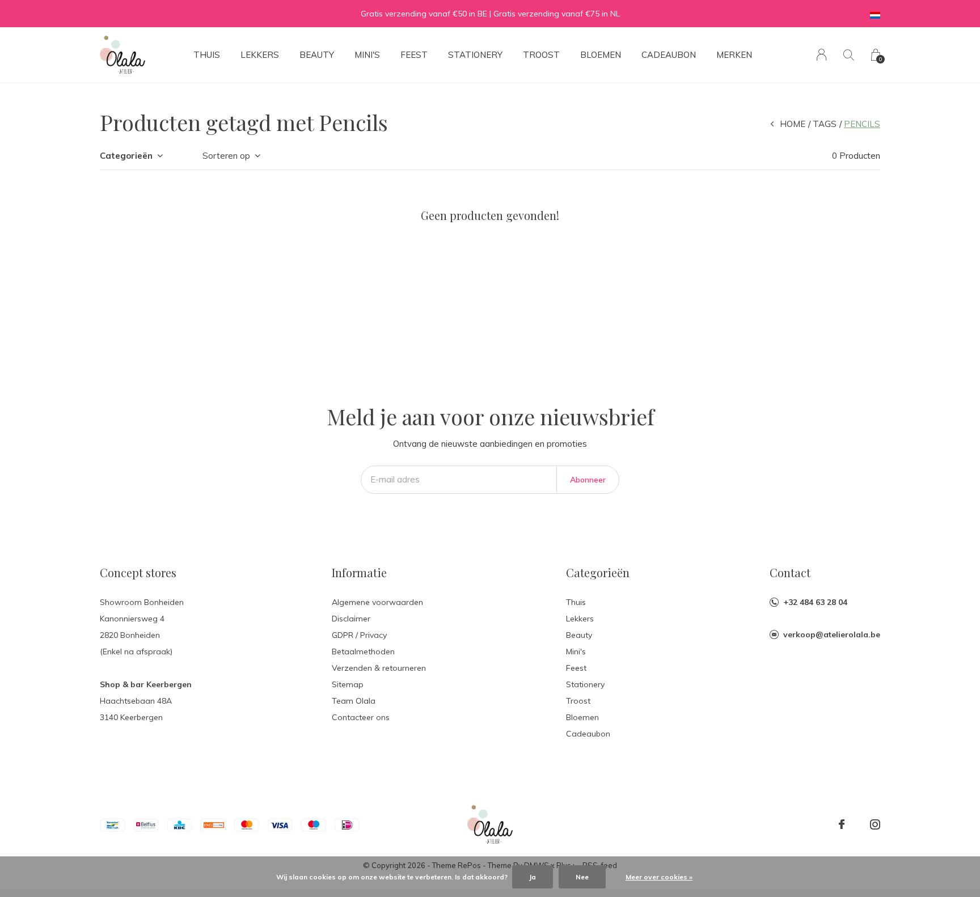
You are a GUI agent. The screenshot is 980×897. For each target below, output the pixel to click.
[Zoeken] (848, 55)
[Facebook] (841, 824)
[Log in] (821, 55)
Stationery (475, 54)
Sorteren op (226, 155)
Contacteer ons (361, 717)
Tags (825, 124)
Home (792, 124)
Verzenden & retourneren (379, 668)
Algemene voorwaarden (377, 602)
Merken (734, 54)
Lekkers (259, 54)
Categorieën (126, 155)
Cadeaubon (668, 54)
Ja (532, 877)
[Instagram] (875, 824)
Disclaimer (351, 618)
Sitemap (348, 684)
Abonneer (588, 480)
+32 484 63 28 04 (815, 602)
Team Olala (353, 701)
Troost (541, 54)
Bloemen (600, 54)
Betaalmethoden (363, 651)
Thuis (206, 54)
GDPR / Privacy (359, 635)
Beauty (316, 54)
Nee (582, 877)
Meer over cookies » (659, 877)
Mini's (367, 54)
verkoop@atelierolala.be (831, 634)
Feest (414, 54)
